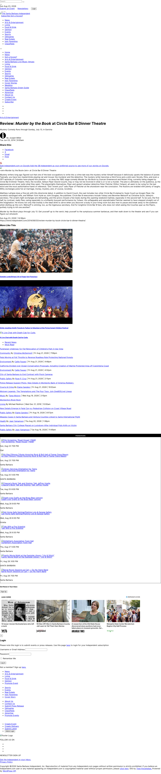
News (7, 20)
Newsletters (23, 8)
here (68, 645)
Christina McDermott (23, 353)
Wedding (8, 85)
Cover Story (10, 697)
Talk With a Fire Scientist (12, 528)
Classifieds (9, 44)
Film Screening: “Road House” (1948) (17, 442)
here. (24, 667)
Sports (8, 34)
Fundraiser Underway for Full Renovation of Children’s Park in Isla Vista (31, 349)
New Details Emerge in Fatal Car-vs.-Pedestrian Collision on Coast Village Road (35, 408)
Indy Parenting (11, 41)
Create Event (10, 99)
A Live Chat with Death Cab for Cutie (14, 337)
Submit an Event (7, 8)
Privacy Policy (6, 762)
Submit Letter (11, 728)
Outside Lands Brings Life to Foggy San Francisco (18, 277)
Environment (6, 361)
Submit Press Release (14, 706)
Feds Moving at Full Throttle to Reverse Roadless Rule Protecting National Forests (36, 357)
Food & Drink (10, 27)
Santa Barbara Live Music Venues (19, 62)
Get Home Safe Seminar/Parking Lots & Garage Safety (25, 514)
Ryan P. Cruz (21, 378)
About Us (9, 95)
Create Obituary (12, 726)
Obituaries (9, 36)
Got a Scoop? (17, 16)
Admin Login (10, 731)
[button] (18, 616)
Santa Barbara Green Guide (17, 87)
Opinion (8, 29)
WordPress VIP (9, 771)
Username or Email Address (12, 649)
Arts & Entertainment (14, 22)
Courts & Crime (7, 387)
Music (3, 395)
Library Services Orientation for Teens (18, 470)
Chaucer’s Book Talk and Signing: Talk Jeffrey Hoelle (24, 485)
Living (7, 25)
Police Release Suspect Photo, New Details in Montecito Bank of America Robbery (37, 383)
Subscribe (6, 16)
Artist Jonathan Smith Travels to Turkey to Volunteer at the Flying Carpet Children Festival (34, 328)
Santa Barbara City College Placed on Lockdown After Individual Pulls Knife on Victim (38, 425)
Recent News (10, 342)
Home (7, 52)
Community (5, 353)
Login (34, 9)
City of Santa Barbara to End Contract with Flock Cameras (26, 374)
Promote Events (12, 715)
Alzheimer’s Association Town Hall (16, 542)
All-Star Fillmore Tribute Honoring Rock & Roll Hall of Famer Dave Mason (33, 456)
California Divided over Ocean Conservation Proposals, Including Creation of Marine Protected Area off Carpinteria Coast (54, 366)
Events (8, 32)
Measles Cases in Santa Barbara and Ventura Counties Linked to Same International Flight (40, 417)
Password (4, 654)
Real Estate (10, 39)
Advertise (9, 92)
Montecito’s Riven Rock (10, 400)
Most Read (9, 344)
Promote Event (11, 683)
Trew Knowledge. (144, 768)
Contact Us (10, 97)
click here (124, 768)
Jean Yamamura (16, 421)
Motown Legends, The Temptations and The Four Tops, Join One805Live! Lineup (36, 391)
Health (3, 421)
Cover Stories (11, 83)
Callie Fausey (20, 361)
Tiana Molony (15, 395)
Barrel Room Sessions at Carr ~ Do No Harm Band (23, 571)
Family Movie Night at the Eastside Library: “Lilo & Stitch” (26, 557)
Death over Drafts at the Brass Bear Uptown (21, 499)
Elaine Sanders (23, 387)
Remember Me (9, 658)
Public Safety (6, 378)
